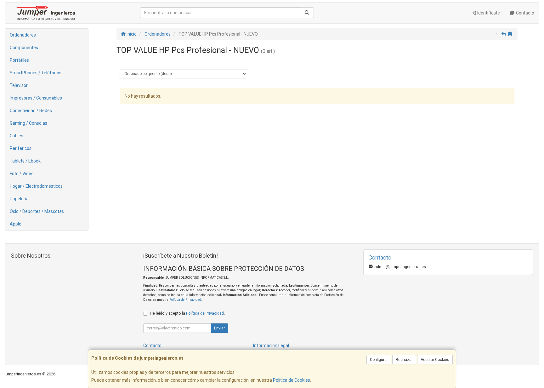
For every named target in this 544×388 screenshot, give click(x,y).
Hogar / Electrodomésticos (36, 186)
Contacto (524, 12)
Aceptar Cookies (435, 359)
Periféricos (20, 148)
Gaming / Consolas (28, 123)
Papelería (19, 198)
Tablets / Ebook (25, 160)
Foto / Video (22, 173)
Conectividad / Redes (31, 110)
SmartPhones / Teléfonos (35, 72)
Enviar (219, 328)
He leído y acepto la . (187, 313)
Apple (15, 223)
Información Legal (271, 345)
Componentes (24, 47)
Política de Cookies (291, 380)
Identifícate (488, 12)
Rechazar (404, 359)
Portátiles (19, 60)
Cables (16, 135)
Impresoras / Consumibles (36, 97)
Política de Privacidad (185, 299)
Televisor (19, 85)
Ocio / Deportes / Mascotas (37, 211)
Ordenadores (23, 34)
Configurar (379, 359)
